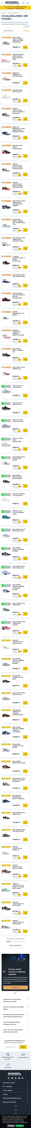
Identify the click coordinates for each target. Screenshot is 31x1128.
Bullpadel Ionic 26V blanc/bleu (18, 275)
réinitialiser (26, 31)
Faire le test (15, 987)
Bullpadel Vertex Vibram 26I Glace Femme (18, 661)
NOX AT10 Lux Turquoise (17, 386)
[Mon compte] (23, 3)
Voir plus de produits (15, 945)
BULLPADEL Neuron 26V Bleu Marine (17, 477)
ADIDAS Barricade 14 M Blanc (18, 313)
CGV (15, 1113)
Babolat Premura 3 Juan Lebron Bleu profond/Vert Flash (18, 130)
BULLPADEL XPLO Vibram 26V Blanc (18, 458)
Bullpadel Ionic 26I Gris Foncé (18, 830)
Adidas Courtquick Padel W (17, 848)
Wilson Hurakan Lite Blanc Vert (17, 642)
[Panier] (28, 3)
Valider (23, 1047)
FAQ (15, 1110)
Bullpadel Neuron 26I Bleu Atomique (18, 797)
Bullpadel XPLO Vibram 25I (18, 368)
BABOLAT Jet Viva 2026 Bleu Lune (18, 512)
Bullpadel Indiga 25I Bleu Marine (18, 549)
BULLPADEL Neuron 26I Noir (18, 762)
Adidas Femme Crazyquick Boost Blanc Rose (18, 57)
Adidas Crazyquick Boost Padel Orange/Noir (17, 185)
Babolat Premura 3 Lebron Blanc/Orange (18, 333)
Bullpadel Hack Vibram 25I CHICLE (18, 623)
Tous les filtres (7, 30)
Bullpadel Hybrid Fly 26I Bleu (17, 677)
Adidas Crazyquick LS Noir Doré (18, 904)
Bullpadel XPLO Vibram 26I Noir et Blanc (18, 780)
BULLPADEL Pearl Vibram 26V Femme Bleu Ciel (18, 222)
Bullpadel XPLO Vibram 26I (18, 813)
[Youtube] (12, 1078)
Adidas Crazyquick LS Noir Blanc (18, 922)
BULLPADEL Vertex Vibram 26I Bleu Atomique (18, 729)
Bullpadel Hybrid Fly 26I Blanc (17, 746)
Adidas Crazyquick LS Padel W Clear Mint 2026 (18, 886)
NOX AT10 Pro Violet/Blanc (17, 420)
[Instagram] (19, 1078)
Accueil (3, 13)
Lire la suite (26, 26)
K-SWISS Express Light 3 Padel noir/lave (18, 259)
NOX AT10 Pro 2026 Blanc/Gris (17, 440)
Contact (15, 1106)
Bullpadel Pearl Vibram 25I (17, 350)
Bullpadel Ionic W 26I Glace (18, 693)
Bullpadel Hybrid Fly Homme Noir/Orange (17, 712)
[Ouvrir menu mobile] (2, 3)
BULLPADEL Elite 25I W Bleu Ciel (18, 530)
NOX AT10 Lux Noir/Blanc (17, 403)
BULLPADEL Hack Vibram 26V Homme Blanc (18, 239)
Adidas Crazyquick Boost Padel (17, 867)
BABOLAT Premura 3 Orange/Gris (17, 75)
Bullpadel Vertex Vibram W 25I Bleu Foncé (18, 587)
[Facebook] (9, 1078)
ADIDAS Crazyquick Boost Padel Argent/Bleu (17, 166)
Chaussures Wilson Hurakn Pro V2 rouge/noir (18, 296)
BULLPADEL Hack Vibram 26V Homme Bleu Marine (18, 203)
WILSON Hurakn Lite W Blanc (18, 494)
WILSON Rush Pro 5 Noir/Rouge (17, 147)
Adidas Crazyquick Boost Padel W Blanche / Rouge (18, 111)
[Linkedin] (16, 1078)
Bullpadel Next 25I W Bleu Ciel (18, 567)
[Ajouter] (25, 614)
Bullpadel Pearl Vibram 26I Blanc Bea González (17, 40)
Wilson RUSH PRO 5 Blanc (17, 91)
